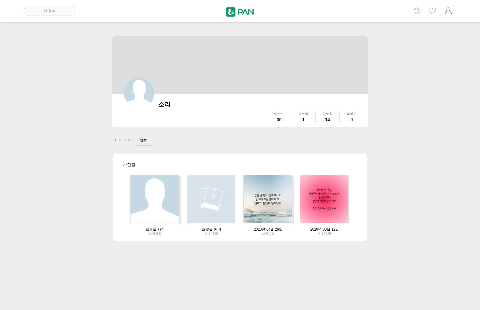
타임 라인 (123, 140)
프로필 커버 (211, 229)
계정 (448, 10)
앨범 (144, 140)
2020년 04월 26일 (268, 229)
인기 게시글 (432, 10)
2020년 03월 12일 (324, 229)
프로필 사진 (155, 229)
